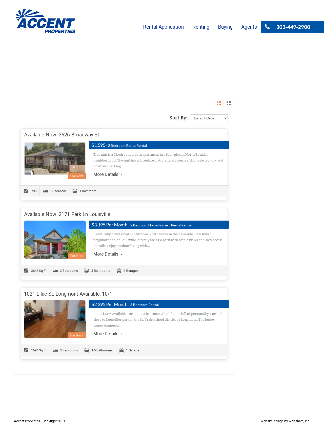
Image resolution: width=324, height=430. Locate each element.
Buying (225, 27)
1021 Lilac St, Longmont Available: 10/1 (68, 294)
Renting (200, 27)
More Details (106, 174)
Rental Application (163, 27)
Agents (249, 27)
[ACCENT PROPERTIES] (45, 21)
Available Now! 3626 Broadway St (61, 135)
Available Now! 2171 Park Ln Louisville (67, 214)
